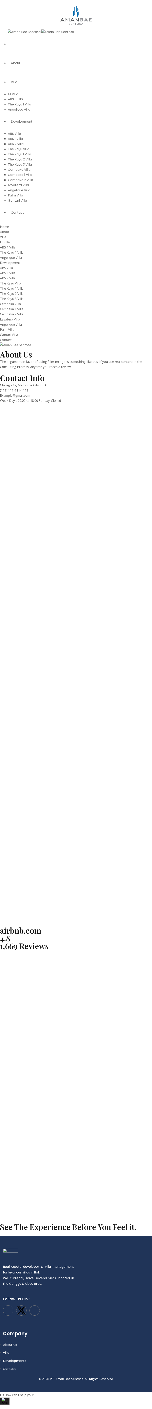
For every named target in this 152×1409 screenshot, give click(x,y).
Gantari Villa (17, 200)
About (15, 63)
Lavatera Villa (18, 185)
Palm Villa (15, 195)
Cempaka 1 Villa (20, 175)
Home (15, 44)
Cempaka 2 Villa (20, 180)
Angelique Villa (19, 109)
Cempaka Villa (19, 169)
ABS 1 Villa (15, 99)
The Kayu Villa (18, 149)
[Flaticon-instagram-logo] (34, 1310)
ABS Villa (14, 133)
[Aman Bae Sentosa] (76, 15)
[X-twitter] (21, 1310)
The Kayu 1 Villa (19, 104)
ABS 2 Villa (16, 144)
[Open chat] (5, 1401)
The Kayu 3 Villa (20, 164)
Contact (17, 212)
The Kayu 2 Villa (20, 159)
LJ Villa (13, 94)
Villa (14, 82)
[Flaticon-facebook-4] (8, 1310)
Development (21, 121)
